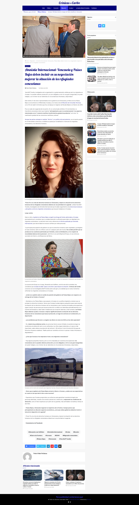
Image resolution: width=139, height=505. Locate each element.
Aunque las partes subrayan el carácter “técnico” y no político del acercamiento (47, 119)
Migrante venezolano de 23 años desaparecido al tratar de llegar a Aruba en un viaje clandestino (52, 483)
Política (49, 8)
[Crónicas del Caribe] (69, 3)
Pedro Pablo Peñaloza (31, 88)
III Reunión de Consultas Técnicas (71, 103)
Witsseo (89, 499)
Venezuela (52, 439)
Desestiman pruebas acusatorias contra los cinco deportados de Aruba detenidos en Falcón (105, 132)
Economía (56, 8)
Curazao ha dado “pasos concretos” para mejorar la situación (51, 286)
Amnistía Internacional (55, 432)
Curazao (49, 435)
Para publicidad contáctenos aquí (69, 497)
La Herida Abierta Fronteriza (82, 8)
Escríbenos (94, 8)
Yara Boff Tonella (65, 439)
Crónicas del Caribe (75, 499)
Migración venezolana (70, 435)
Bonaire (76, 432)
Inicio (43, 8)
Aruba (68, 432)
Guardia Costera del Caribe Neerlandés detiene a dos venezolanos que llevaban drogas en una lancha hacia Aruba (99, 116)
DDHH (58, 435)
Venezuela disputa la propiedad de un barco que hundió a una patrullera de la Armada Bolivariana (100, 59)
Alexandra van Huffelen (36, 432)
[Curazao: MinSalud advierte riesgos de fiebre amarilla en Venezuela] (91, 126)
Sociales (71, 8)
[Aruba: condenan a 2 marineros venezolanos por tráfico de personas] (75, 475)
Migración (63, 8)
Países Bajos (41, 439)
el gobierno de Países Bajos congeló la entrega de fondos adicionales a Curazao (55, 217)
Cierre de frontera (36, 435)
